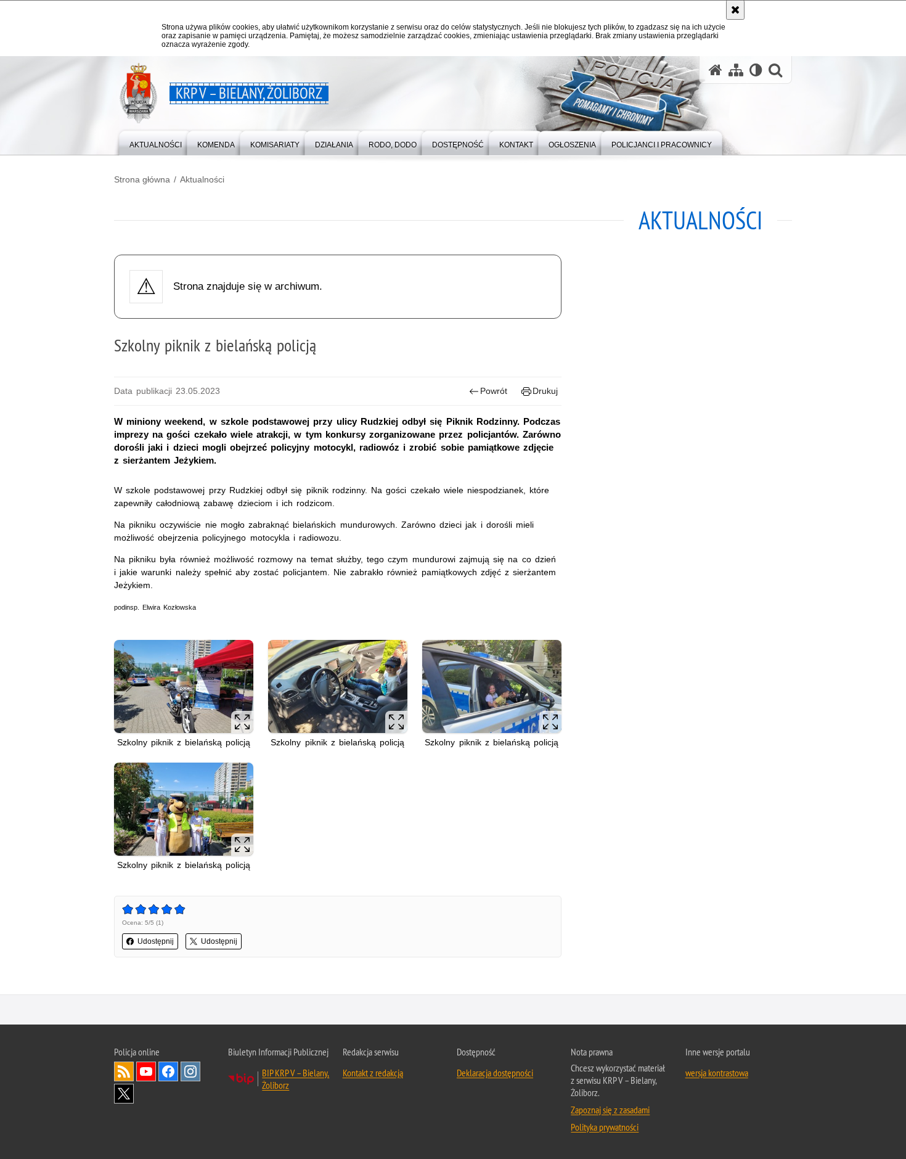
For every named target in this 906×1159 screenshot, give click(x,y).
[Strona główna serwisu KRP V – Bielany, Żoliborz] (715, 70)
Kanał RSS (124, 1071)
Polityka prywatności (605, 1127)
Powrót (493, 391)
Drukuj (545, 391)
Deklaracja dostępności (495, 1073)
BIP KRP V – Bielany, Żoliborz (295, 1079)
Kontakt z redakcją (373, 1073)
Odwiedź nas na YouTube (146, 1071)
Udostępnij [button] (155, 941)
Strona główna (142, 179)
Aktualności (202, 179)
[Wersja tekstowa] (755, 70)
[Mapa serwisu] (735, 70)
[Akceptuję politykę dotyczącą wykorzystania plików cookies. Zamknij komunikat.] (735, 10)
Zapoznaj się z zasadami (610, 1110)
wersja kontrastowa (716, 1073)
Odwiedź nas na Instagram (190, 1071)
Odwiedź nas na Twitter (124, 1094)
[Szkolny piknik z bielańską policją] (183, 686)
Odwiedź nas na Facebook (168, 1071)
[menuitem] (155, 142)
